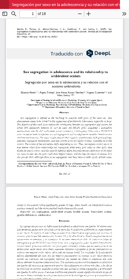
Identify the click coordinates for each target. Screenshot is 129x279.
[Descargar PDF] (124, 4)
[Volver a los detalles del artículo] (4, 4)
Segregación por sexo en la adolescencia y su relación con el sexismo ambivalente (70, 4)
